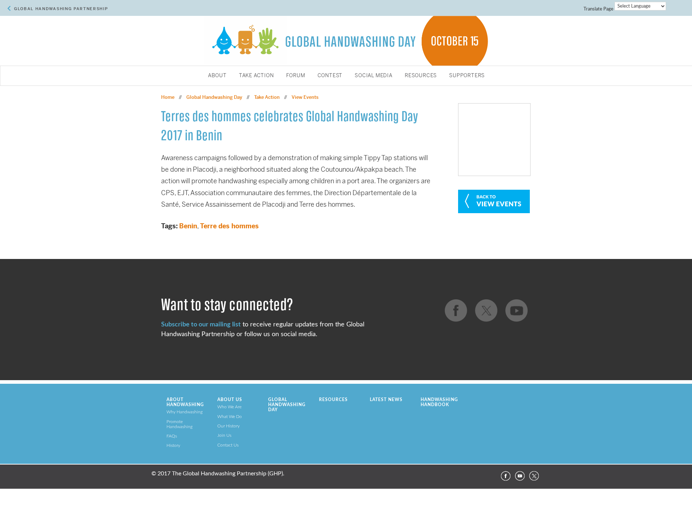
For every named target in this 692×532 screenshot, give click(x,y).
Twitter (534, 476)
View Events (305, 97)
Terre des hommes (229, 226)
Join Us (224, 435)
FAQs (172, 436)
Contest (330, 75)
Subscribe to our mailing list (201, 324)
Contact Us (228, 445)
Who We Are (229, 407)
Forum (295, 75)
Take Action (256, 75)
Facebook (505, 476)
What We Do (229, 416)
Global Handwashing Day (214, 97)
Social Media (373, 75)
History (173, 445)
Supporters (467, 75)
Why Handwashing (185, 412)
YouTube (519, 476)
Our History (228, 426)
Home (167, 97)
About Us (229, 399)
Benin (188, 226)
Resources (421, 75)
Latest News (386, 399)
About (217, 75)
